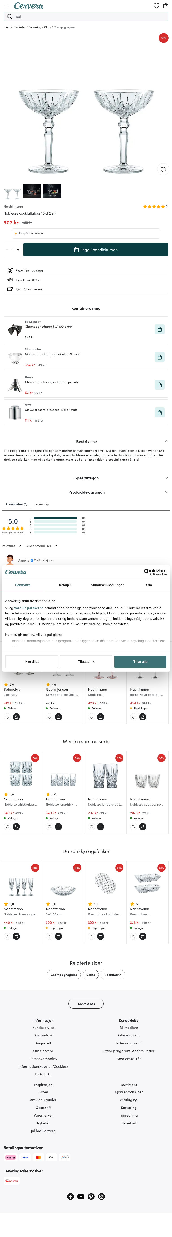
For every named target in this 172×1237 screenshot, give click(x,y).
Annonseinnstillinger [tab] (107, 585)
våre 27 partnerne (28, 608)
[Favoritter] (156, 6)
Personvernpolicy (43, 1058)
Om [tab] (149, 585)
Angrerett (43, 1042)
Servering (129, 1107)
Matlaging (129, 1099)
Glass (90, 974)
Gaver (43, 1091)
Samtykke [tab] (23, 585)
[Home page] (28, 7)
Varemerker (43, 1114)
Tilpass (83, 661)
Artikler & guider (43, 1099)
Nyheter (43, 1122)
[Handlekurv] (165, 6)
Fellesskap (41, 504)
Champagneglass (64, 974)
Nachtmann (112, 974)
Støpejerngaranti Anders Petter (128, 1050)
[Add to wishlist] (163, 169)
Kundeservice (43, 1027)
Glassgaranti (128, 1034)
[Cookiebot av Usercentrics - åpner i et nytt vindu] (147, 572)
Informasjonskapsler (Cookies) (43, 1066)
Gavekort (128, 1122)
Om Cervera (43, 1050)
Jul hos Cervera (43, 1130)
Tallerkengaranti (128, 1042)
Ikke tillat (32, 661)
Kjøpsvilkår (43, 1034)
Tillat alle (140, 661)
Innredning (129, 1114)
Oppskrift (43, 1107)
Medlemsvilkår (129, 1058)
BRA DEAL (43, 1073)
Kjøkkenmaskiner (129, 1091)
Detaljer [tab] (65, 585)
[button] (9, 16)
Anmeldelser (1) (16, 504)
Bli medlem (129, 1027)
